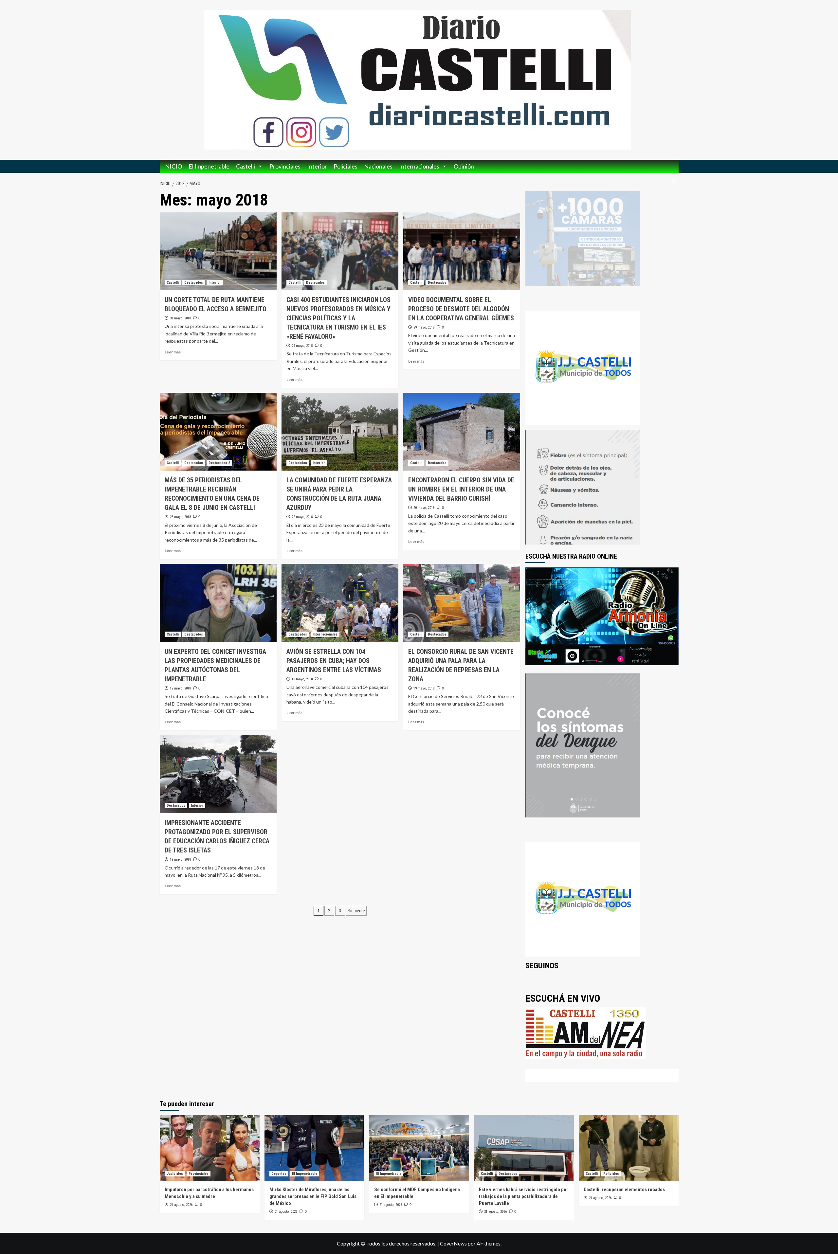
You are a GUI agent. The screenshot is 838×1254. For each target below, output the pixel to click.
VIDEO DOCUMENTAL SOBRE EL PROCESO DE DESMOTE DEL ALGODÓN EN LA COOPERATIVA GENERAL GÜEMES (461, 309)
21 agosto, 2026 (181, 1205)
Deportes (278, 1174)
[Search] (674, 181)
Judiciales (175, 1174)
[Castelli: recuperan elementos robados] (629, 1148)
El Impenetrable (209, 166)
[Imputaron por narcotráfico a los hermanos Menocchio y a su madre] (210, 1148)
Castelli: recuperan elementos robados (624, 1189)
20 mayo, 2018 (423, 508)
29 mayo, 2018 (302, 346)
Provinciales (285, 166)
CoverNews (453, 1243)
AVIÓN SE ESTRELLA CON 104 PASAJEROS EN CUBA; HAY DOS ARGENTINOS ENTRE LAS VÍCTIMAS (333, 661)
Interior (317, 166)
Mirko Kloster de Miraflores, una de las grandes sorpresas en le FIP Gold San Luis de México (312, 1196)
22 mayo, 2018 (302, 517)
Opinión (464, 166)
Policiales (345, 166)
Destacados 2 (219, 463)
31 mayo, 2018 (180, 318)
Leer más (173, 351)
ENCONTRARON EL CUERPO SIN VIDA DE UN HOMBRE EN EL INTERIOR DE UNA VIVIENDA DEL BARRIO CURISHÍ (461, 489)
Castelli (245, 166)
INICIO (172, 166)
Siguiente (356, 910)
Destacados (193, 282)
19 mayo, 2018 (180, 688)
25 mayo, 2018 (180, 517)
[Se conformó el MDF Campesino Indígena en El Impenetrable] (419, 1148)
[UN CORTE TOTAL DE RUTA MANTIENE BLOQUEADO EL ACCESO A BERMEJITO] (218, 251)
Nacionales (378, 166)
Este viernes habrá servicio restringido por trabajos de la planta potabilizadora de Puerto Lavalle (523, 1196)
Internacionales (419, 166)
